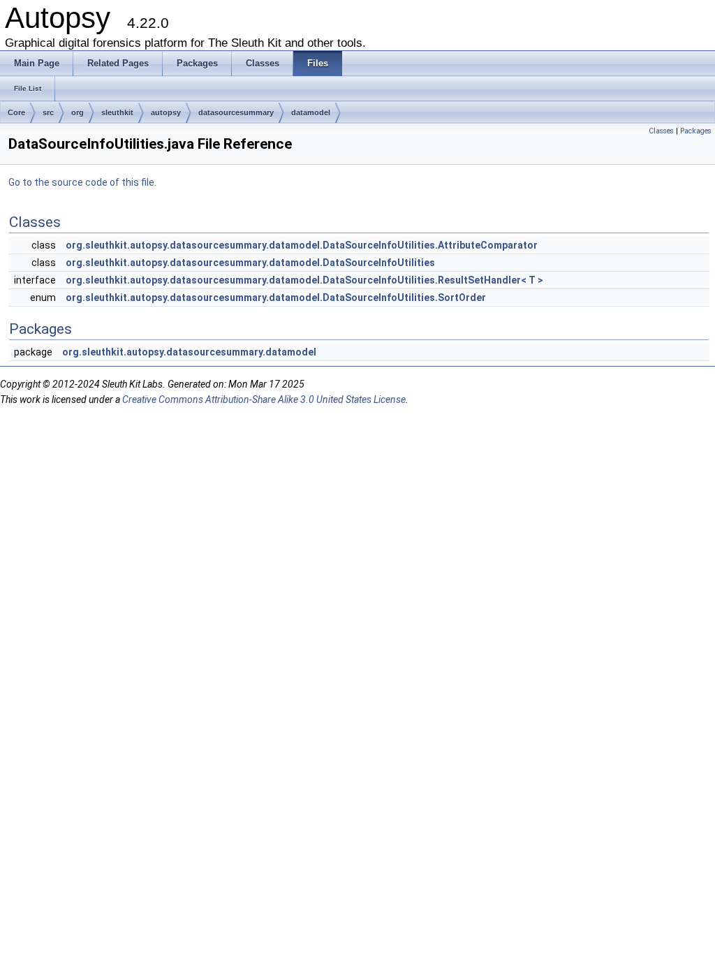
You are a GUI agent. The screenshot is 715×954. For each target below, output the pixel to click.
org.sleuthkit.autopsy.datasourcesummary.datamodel (189, 352)
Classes (661, 130)
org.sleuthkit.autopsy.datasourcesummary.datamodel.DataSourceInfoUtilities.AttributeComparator (302, 245)
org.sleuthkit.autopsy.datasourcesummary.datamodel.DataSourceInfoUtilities (250, 262)
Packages (696, 130)
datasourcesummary (236, 112)
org (77, 112)
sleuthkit (117, 112)
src (48, 112)
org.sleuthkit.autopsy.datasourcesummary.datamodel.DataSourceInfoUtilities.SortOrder (276, 297)
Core (16, 112)
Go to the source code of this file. (82, 182)
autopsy (166, 112)
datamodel (310, 112)
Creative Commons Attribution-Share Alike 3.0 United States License (264, 399)
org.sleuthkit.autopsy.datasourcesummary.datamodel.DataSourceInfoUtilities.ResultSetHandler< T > (304, 280)
